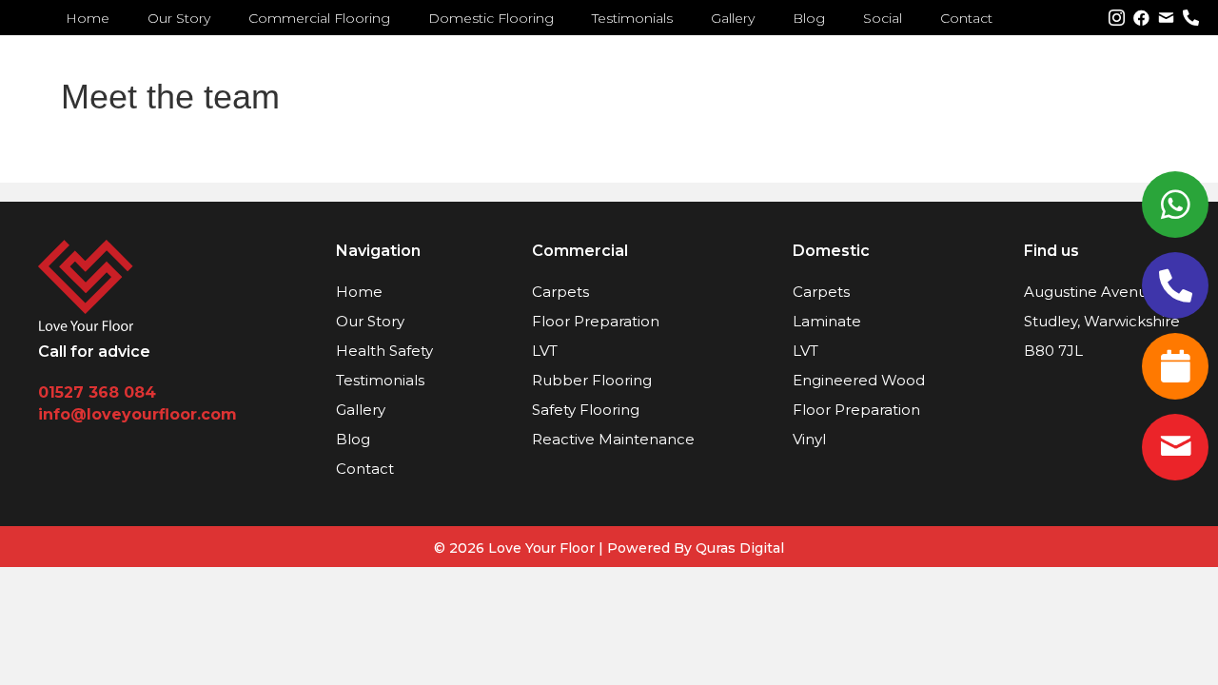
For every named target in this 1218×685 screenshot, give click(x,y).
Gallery (360, 410)
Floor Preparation (595, 321)
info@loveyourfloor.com (137, 414)
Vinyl (809, 439)
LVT (545, 351)
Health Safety (384, 351)
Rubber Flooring (592, 380)
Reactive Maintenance (613, 439)
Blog (353, 439)
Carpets (560, 292)
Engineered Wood (859, 380)
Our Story (370, 321)
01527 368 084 (97, 392)
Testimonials (380, 380)
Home (359, 292)
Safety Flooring (585, 410)
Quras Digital (740, 548)
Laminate (827, 321)
